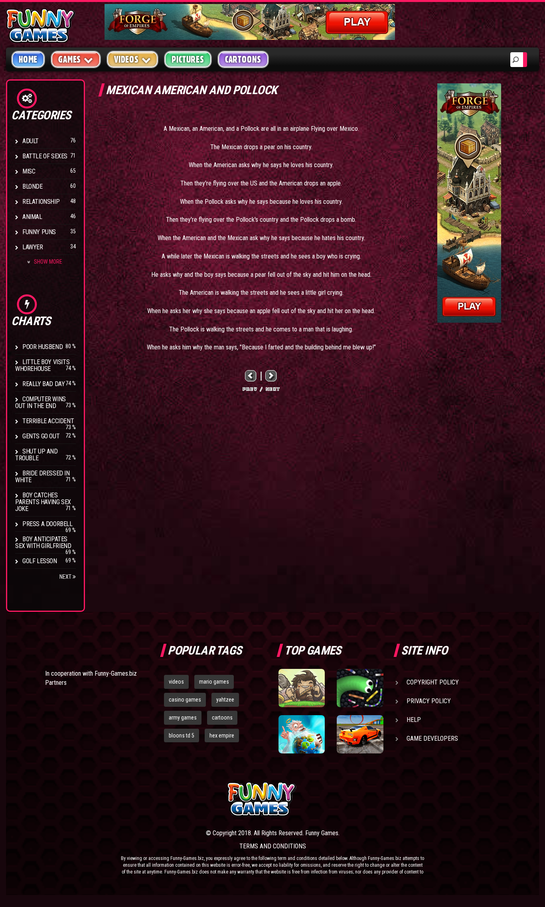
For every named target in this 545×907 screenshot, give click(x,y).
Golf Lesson (39, 561)
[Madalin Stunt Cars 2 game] (360, 734)
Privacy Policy (429, 701)
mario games (214, 681)
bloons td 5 (181, 735)
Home (28, 59)
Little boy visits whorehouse (42, 365)
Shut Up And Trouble (36, 455)
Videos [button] (126, 59)
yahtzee (225, 699)
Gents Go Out (40, 436)
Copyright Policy (433, 682)
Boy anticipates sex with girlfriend (43, 542)
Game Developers (432, 738)
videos (176, 681)
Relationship (40, 201)
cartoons (222, 717)
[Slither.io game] (360, 688)
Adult (30, 141)
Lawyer (32, 247)
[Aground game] (301, 688)
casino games (185, 699)
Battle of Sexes (44, 156)
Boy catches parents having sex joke (43, 502)
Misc (28, 171)
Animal (32, 217)
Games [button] (69, 59)
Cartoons (243, 59)
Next (66, 577)
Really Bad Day (43, 384)
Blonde (32, 186)
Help (414, 720)
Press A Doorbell (47, 524)
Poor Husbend (42, 347)
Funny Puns (39, 232)
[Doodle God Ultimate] (301, 734)
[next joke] (271, 376)
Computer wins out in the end (40, 402)
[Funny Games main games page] (363, 799)
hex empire (221, 735)
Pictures (188, 59)
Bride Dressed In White (42, 476)
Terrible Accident (48, 421)
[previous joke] (251, 376)
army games (183, 717)
